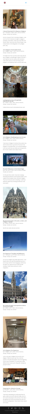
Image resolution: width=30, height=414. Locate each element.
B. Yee (5, 170)
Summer (14, 34)
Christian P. (6, 389)
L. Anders (6, 102)
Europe (4, 34)
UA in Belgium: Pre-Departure (11, 350)
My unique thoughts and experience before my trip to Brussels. (14, 306)
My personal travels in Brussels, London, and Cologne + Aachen (15, 221)
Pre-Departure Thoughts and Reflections (13, 253)
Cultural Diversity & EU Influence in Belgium (14, 31)
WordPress (15, 412)
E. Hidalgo (6, 51)
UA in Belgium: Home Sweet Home (12, 50)
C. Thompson (7, 32)
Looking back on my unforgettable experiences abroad (12, 100)
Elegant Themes (15, 410)
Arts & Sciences (21, 32)
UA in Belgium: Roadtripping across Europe (14, 137)
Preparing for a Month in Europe (11, 388)
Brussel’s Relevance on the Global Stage (13, 169)
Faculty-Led (9, 34)
